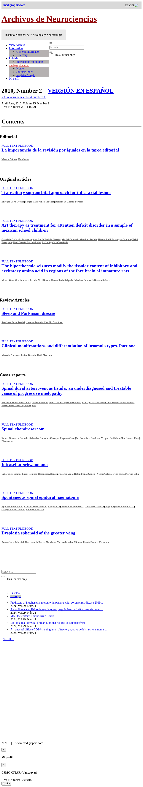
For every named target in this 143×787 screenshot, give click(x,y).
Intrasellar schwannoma (24, 464)
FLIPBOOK (25, 145)
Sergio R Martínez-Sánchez (39, 201)
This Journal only (64, 54)
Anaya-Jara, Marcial (12, 542)
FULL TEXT (9, 145)
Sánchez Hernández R (35, 506)
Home (20, 68)
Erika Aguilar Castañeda (55, 242)
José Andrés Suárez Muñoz (120, 402)
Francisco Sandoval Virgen (94, 438)
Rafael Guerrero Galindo (14, 438)
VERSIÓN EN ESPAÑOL (81, 90)
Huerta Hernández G (72, 506)
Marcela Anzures (10, 355)
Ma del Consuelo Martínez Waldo (79, 239)
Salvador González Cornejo (44, 438)
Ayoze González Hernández (15, 402)
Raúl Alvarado (45, 355)
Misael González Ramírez (15, 280)
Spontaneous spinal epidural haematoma (40, 497)
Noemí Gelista (104, 473)
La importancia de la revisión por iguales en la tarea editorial (60, 150)
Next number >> (36, 97)
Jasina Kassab (28, 355)
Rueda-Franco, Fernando (96, 542)
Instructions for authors (32, 61)
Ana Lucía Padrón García (46, 239)
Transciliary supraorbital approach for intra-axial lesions (56, 192)
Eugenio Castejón (69, 438)
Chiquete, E (54, 506)
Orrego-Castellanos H (13, 509)
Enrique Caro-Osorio (12, 201)
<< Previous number (13, 97)
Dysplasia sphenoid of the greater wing (38, 533)
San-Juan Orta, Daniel (13, 322)
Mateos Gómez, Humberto (15, 159)
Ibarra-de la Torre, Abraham (40, 542)
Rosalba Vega (65, 473)
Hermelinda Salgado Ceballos (67, 280)
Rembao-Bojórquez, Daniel (43, 473)
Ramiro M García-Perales (69, 201)
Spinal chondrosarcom (23, 428)
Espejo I (109, 506)
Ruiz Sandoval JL (124, 506)
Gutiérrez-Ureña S (94, 506)
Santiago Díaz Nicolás (93, 402)
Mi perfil (14, 78)
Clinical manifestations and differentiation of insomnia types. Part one (68, 345)
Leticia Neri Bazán (40, 280)
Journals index (29, 71)
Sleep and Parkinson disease (28, 313)
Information (16, 48)
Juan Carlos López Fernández (65, 402)
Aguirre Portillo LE (12, 506)
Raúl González (117, 438)
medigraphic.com (19, 65)
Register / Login (25, 75)
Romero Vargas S (35, 509)
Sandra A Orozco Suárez (97, 280)
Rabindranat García (85, 473)
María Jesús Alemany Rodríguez (18, 405)
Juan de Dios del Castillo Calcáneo (44, 322)
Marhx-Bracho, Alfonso (69, 542)
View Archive (17, 45)
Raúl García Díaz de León (27, 242)
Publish (13, 58)
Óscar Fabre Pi (40, 402)
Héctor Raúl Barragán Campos (114, 239)
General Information (31, 51)
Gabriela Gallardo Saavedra (16, 239)
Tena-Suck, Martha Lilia (126, 473)
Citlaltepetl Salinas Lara (14, 473)
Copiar (6, 783)
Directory (22, 55)
